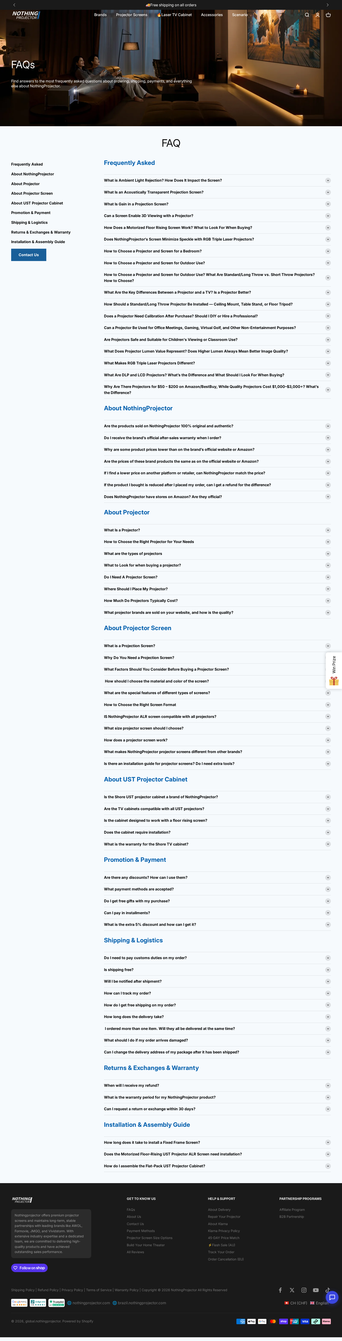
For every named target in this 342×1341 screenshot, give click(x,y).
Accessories (212, 14)
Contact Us (29, 254)
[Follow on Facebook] (280, 1290)
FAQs (131, 1210)
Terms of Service (99, 1290)
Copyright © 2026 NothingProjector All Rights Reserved (184, 1290)
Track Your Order (221, 1252)
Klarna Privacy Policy (224, 1231)
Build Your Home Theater (146, 1245)
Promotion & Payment (30, 212)
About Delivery (219, 1210)
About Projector (25, 183)
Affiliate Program (292, 1210)
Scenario (240, 14)
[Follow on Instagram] (304, 1290)
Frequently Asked (27, 164)
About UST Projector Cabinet (37, 202)
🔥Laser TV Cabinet (174, 14)
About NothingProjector (32, 173)
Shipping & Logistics (29, 222)
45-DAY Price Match (223, 1238)
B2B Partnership (291, 1217)
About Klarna (218, 1224)
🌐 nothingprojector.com (88, 1302)
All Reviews (135, 1252)
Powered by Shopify (77, 1321)
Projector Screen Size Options (149, 1238)
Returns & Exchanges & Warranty (41, 232)
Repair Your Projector (224, 1217)
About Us (134, 1217)
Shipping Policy (23, 1290)
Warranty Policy (127, 1290)
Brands (100, 14)
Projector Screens (132, 14)
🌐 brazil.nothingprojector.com (139, 1302)
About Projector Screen (32, 193)
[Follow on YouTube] (316, 1290)
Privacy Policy (72, 1290)
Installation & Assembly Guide (38, 241)
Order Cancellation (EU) (226, 1259)
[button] (328, 5)
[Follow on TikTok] (328, 1290)
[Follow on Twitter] (292, 1290)
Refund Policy (48, 1290)
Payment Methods (141, 1231)
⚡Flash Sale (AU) (221, 1245)
